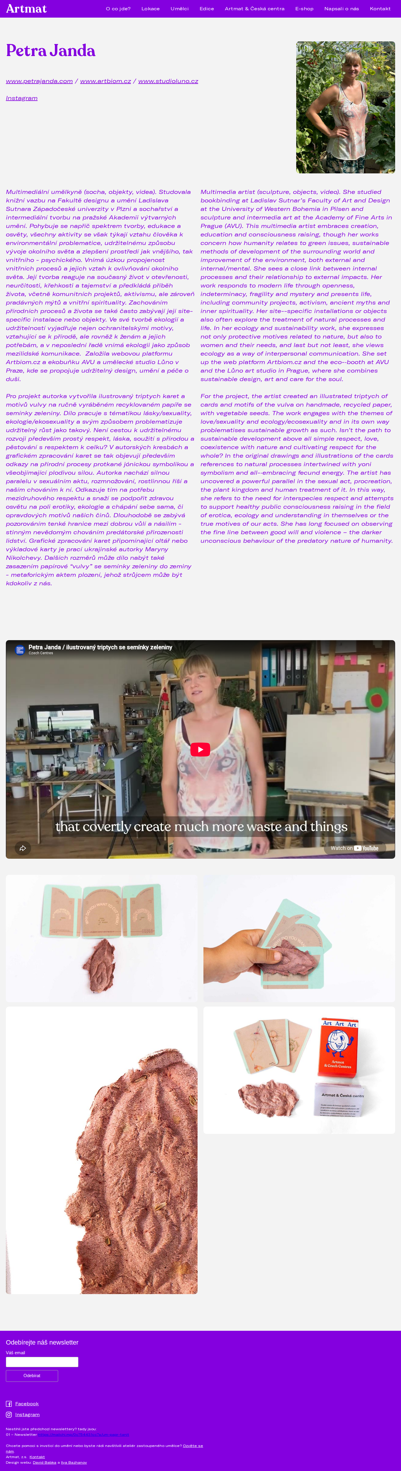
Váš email (15, 1352)
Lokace (150, 8)
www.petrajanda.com (39, 80)
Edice (207, 8)
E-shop (304, 8)
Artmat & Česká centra (254, 8)
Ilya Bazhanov (74, 1462)
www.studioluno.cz (168, 80)
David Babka (44, 1462)
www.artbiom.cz (105, 80)
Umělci (180, 8)
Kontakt (380, 8)
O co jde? (118, 8)
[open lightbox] (102, 939)
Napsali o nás (341, 8)
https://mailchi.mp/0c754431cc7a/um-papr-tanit (83, 1434)
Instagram (22, 97)
